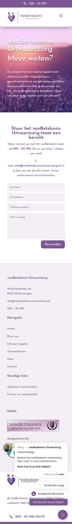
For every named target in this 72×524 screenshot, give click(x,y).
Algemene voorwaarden (22, 387)
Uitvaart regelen (17, 344)
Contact (12, 366)
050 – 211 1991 (22, 148)
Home (11, 328)
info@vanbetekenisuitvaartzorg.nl (38, 165)
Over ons (13, 336)
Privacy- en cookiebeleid (22, 394)
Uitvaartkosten (16, 351)
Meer (10, 359)
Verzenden (52, 244)
